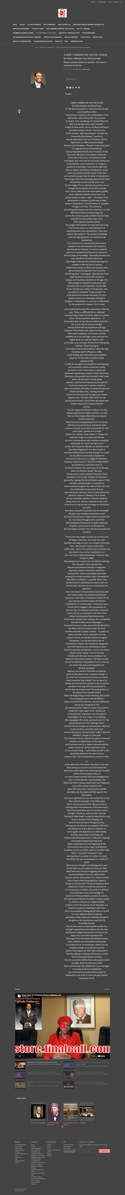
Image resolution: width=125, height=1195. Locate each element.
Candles (22, 24)
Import (49, 1146)
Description (68, 94)
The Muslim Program (88, 33)
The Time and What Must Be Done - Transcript (27, 37)
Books (15, 24)
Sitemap (17, 1162)
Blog (66, 41)
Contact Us (58, 41)
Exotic (48, 1148)
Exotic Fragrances (49, 24)
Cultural (49, 1144)
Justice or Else (85, 37)
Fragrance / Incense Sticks (54, 1150)
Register (116, 2)
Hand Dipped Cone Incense (21, 29)
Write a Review (86, 69)
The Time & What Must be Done (43, 41)
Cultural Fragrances (34, 24)
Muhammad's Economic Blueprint (23, 33)
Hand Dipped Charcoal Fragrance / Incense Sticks (88, 24)
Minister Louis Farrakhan (38, 1123)
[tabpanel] (38, 1113)
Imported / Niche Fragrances (53, 37)
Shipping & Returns (77, 41)
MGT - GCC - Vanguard (83, 29)
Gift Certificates (101, 2)
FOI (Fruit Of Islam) (37, 29)
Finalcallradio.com (64, 24)
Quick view (38, 1111)
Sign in (110, 2)
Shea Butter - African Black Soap (69, 33)
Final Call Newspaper (71, 37)
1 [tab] (62, 1126)
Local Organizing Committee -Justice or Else (60, 29)
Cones (49, 1152)
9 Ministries (83, 1123)
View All (49, 1155)
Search (93, 2)
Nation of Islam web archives (22, 41)
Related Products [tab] (21, 1098)
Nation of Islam (97, 37)
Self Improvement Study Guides (46, 33)
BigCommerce (23, 1189)
